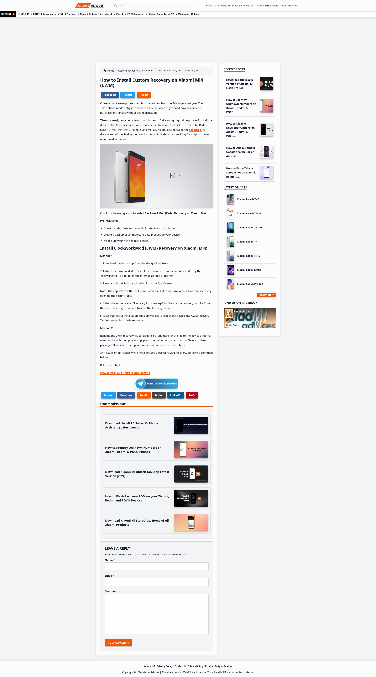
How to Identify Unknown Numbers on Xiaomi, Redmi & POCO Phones (133, 450)
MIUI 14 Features (66, 13)
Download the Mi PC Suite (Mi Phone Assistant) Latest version (131, 425)
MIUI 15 (25, 13)
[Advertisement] (188, 38)
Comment (112, 591)
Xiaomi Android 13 (90, 13)
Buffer (159, 395)
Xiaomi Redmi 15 (247, 241)
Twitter (108, 395)
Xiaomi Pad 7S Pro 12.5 (250, 284)
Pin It (192, 395)
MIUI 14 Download (43, 13)
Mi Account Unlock (188, 13)
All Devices (265, 294)
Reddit (144, 395)
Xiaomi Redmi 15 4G (248, 255)
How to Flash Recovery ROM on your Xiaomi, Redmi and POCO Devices (137, 498)
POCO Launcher (136, 13)
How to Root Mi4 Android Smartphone (125, 372)
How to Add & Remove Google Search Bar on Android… (241, 152)
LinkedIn (175, 395)
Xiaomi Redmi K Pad (249, 269)
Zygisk (120, 13)
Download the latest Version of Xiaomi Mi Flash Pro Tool (239, 84)
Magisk (109, 13)
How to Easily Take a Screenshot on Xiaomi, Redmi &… (241, 172)
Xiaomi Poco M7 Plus (249, 213)
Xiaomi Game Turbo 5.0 (161, 13)
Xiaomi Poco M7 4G (248, 199)
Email (109, 575)
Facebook (126, 395)
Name (110, 560)
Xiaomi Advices (151, 672)
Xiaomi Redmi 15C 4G (249, 227)
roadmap (195, 129)
